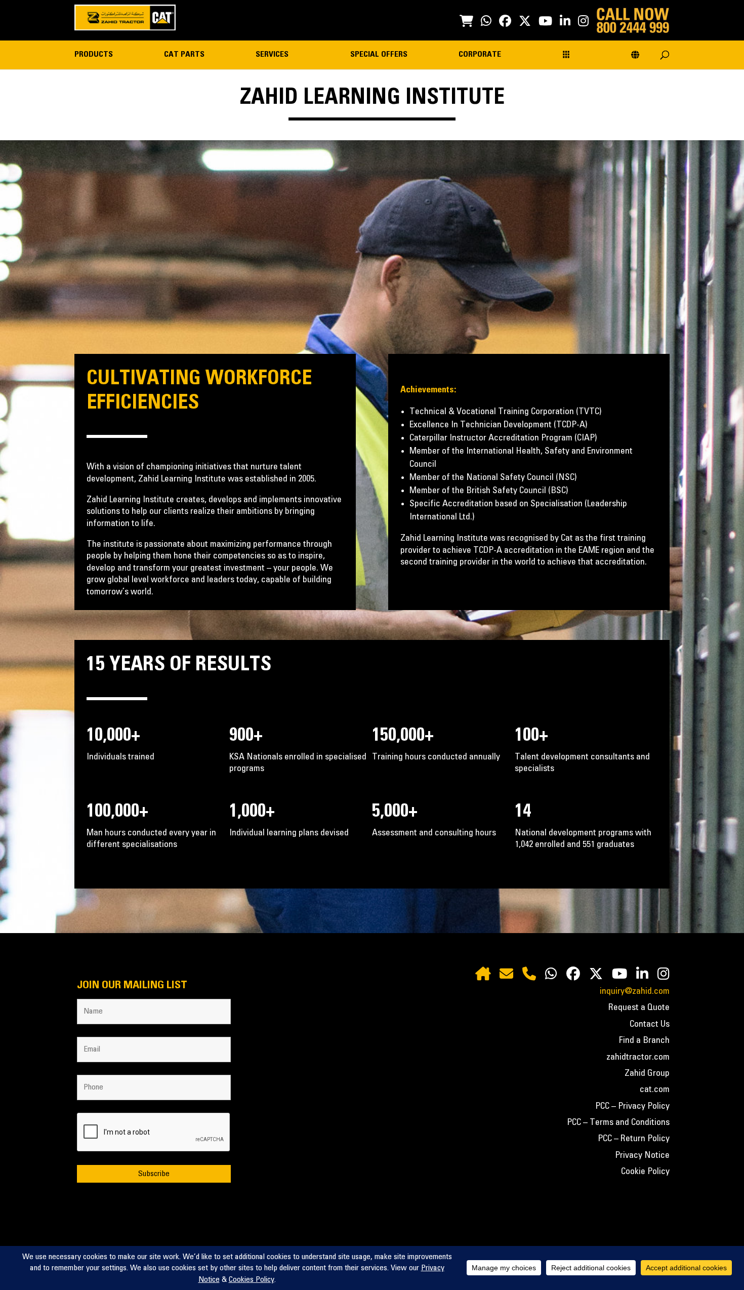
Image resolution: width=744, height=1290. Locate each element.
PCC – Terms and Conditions (618, 1122)
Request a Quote (639, 1007)
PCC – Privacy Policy (632, 1106)
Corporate (480, 54)
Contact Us (650, 1024)
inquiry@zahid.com (635, 991)
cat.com (655, 1089)
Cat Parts (184, 54)
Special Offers (378, 54)
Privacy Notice (642, 1155)
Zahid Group (647, 1073)
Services (272, 54)
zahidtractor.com (638, 1057)
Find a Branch (644, 1040)
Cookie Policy (645, 1171)
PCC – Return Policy (634, 1138)
